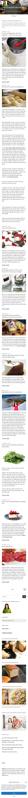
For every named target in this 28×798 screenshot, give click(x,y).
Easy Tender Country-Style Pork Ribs (9, 738)
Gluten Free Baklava (21, 345)
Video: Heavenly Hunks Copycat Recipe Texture (12, 744)
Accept (14, 793)
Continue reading (5, 81)
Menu (15, 16)
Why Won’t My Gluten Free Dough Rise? (13, 87)
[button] (26, 782)
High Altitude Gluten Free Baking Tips (12, 392)
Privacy (14, 796)
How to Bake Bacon (7, 546)
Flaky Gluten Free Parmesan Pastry (9, 751)
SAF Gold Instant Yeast (13, 176)
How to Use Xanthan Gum (9, 228)
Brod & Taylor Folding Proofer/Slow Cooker (15, 147)
